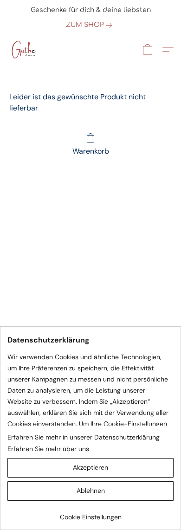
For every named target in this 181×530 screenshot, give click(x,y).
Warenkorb (90, 151)
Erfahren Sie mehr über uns (48, 449)
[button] (23, 50)
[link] (91, 25)
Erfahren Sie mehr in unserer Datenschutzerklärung (83, 437)
